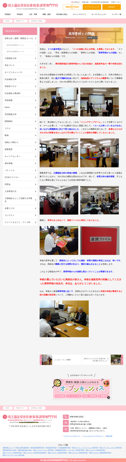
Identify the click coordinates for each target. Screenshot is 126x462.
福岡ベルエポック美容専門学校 (57, 452)
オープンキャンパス (92, 7)
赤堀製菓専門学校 (60, 450)
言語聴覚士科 (10, 114)
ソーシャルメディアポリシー (93, 436)
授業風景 (9, 149)
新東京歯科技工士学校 (9, 450)
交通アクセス (116, 2)
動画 (7, 135)
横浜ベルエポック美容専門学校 (95, 450)
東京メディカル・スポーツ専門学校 (110, 447)
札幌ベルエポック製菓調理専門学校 (100, 452)
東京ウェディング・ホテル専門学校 (13, 455)
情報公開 (85, 2)
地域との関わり (11, 142)
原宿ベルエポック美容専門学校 (12, 452)
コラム (8, 128)
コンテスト (10, 215)
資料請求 (111, 7)
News (7, 107)
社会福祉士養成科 (12, 93)
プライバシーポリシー (72, 436)
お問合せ (76, 2)
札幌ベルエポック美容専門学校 (77, 452)
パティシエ (10, 170)
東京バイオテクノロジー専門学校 (43, 450)
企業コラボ (10, 208)
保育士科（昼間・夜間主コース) (19, 38)
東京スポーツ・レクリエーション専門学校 (85, 447)
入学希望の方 (10, 191)
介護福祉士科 (10, 58)
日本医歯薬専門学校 (64, 447)
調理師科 (9, 121)
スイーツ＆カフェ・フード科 (17, 222)
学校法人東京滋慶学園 (22, 447)
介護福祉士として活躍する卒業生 (18, 199)
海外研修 (9, 163)
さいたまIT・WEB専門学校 (76, 450)
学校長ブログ (92, 38)
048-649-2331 (77, 416)
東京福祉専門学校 (51, 447)
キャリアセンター (12, 156)
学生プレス (10, 65)
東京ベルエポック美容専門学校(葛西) (34, 452)
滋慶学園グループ (8, 447)
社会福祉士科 (10, 79)
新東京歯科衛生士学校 (25, 450)
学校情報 (9, 100)
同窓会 (8, 184)
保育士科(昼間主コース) (15, 51)
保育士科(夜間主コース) (15, 45)
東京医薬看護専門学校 (37, 447)
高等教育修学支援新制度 (100, 2)
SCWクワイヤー (12, 177)
